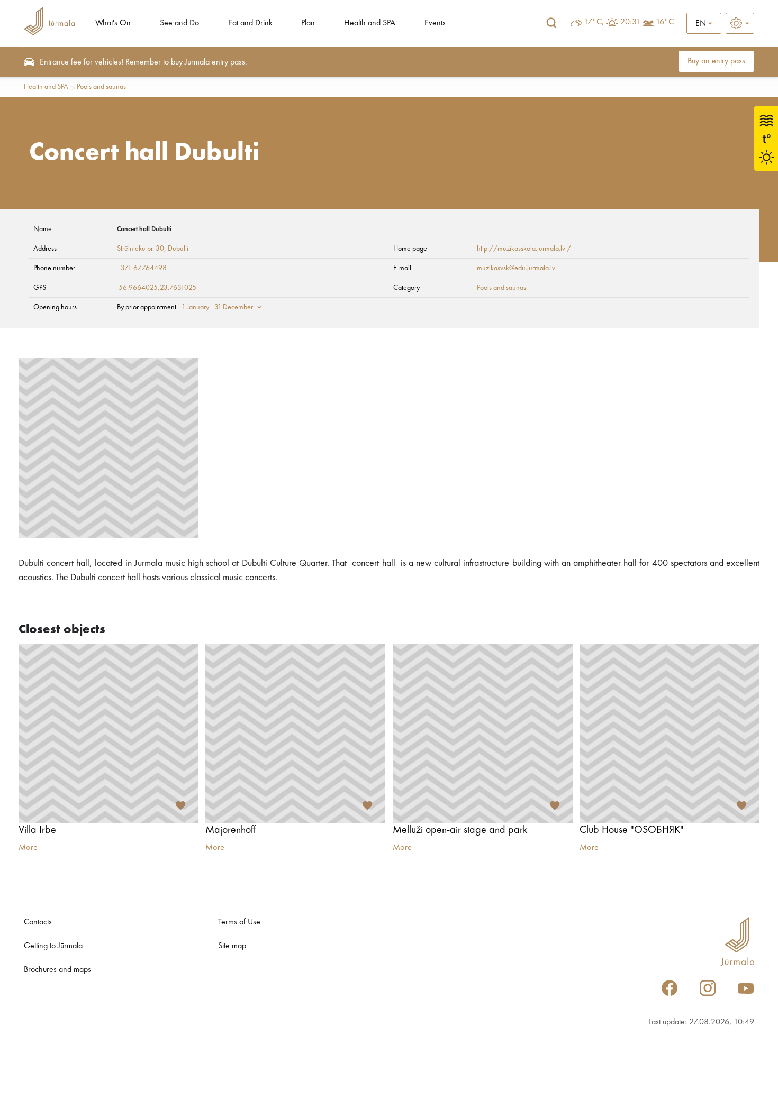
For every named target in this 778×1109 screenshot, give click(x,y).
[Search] (551, 23)
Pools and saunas (101, 86)
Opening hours (55, 307)
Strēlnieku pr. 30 (140, 248)
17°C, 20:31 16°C (629, 22)
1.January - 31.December (217, 307)
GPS (39, 287)
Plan (308, 23)
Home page (410, 248)
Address (45, 248)
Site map (232, 946)
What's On (113, 23)
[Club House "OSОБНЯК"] (669, 733)
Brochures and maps (57, 970)
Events (435, 23)
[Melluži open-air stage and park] (483, 733)
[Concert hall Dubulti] (108, 448)
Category (406, 287)
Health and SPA (369, 23)
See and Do (179, 23)
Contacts (38, 922)
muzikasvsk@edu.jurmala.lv (516, 268)
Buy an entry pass (716, 61)
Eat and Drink (250, 23)
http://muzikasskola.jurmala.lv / (524, 248)
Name (42, 229)
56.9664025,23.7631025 (157, 287)
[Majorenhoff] (295, 733)
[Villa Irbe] (108, 733)
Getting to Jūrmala (53, 946)
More (28, 848)
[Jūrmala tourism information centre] (49, 23)
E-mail (402, 268)
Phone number (54, 268)
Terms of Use (239, 922)
